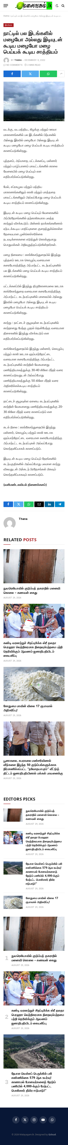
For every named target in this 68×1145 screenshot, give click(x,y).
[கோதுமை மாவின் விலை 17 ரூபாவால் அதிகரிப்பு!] (34, 684)
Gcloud (52, 1134)
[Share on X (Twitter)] (30, 74)
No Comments (14, 65)
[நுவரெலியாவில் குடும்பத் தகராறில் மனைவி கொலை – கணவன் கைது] (34, 566)
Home (6, 16)
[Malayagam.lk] (33, 5)
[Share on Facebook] (12, 74)
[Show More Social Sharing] (61, 74)
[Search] (63, 6)
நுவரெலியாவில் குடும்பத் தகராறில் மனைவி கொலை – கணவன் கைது (31, 590)
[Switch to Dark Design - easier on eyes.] (57, 5)
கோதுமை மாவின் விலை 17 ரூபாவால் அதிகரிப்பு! (42, 900)
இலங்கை (8, 25)
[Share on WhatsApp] (48, 74)
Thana (18, 60)
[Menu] (5, 6)
